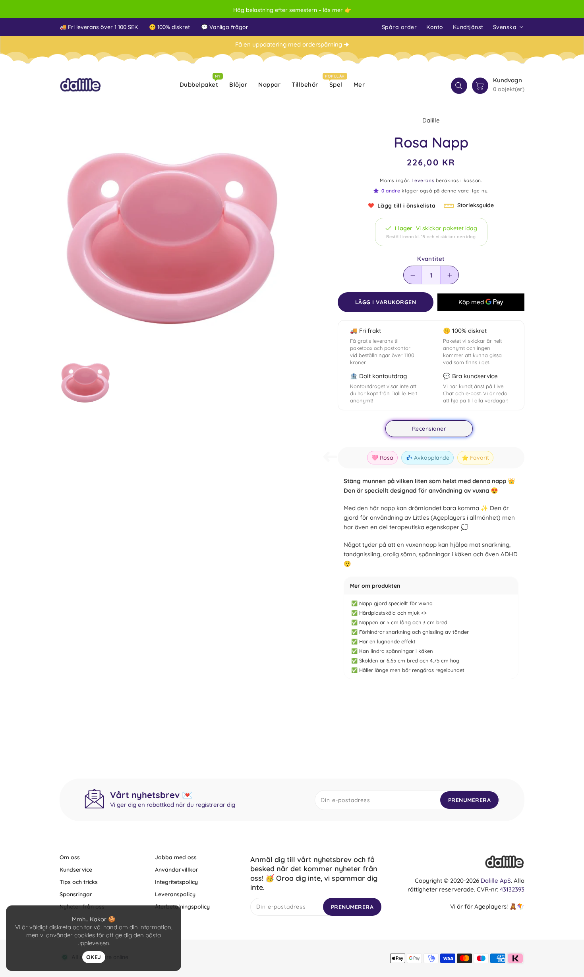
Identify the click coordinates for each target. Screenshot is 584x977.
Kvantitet (431, 259)
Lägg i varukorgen (385, 302)
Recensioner (429, 428)
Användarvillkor (176, 869)
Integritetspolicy (176, 882)
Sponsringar (76, 894)
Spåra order (399, 27)
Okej (93, 957)
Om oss (70, 857)
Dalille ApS (496, 880)
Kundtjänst (468, 27)
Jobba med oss (176, 857)
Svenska (505, 27)
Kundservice (76, 869)
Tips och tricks (79, 882)
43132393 (512, 889)
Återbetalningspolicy (182, 906)
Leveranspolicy (175, 894)
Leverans (423, 180)
